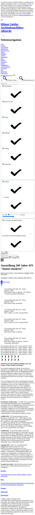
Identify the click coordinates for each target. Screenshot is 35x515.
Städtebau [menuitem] (3, 54)
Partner (14, 483)
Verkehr (29, 474)
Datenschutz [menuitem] (4, 73)
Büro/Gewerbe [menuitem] (5, 50)
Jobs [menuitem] (2, 70)
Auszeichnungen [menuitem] (5, 67)
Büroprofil (9, 483)
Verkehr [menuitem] (3, 55)
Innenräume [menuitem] (4, 57)
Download (4, 485)
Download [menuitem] (4, 68)
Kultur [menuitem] (2, 52)
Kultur (19, 474)
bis (22, 215)
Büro (2, 59)
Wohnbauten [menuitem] (4, 49)
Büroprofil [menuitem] (4, 62)
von (5, 215)
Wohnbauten (4, 474)
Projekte (3, 46)
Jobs (8, 485)
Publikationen (20, 483)
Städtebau (24, 474)
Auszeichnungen (29, 483)
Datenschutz (20, 485)
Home (8, 75)
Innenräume (4, 476)
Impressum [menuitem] (4, 71)
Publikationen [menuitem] (5, 65)
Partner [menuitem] (3, 63)
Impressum (13, 485)
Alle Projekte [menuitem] (4, 47)
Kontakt (3, 75)
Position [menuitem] (3, 60)
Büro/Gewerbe (12, 474)
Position (3, 483)
